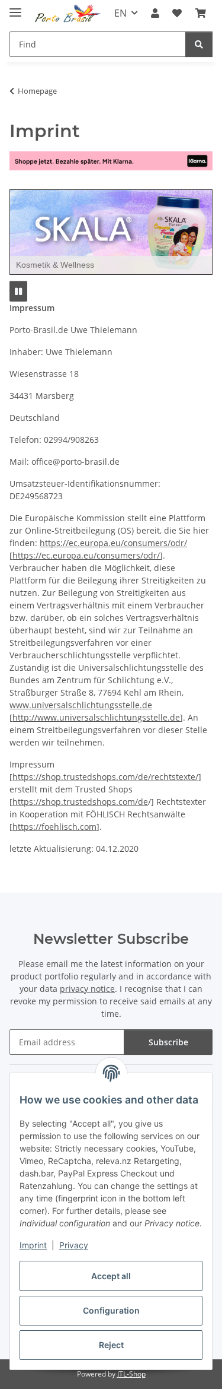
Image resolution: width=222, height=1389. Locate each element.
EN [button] (120, 13)
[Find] (199, 44)
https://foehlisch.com (54, 826)
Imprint (33, 1245)
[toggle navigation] (15, 7)
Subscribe (168, 1042)
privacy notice (87, 988)
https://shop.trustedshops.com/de (80, 801)
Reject (111, 1345)
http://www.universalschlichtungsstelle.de (96, 717)
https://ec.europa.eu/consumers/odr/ (113, 542)
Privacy (73, 1245)
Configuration (111, 1310)
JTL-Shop (131, 1374)
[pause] (18, 291)
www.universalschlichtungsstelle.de (80, 705)
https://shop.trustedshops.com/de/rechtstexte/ (105, 776)
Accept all (111, 1276)
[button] (155, 13)
